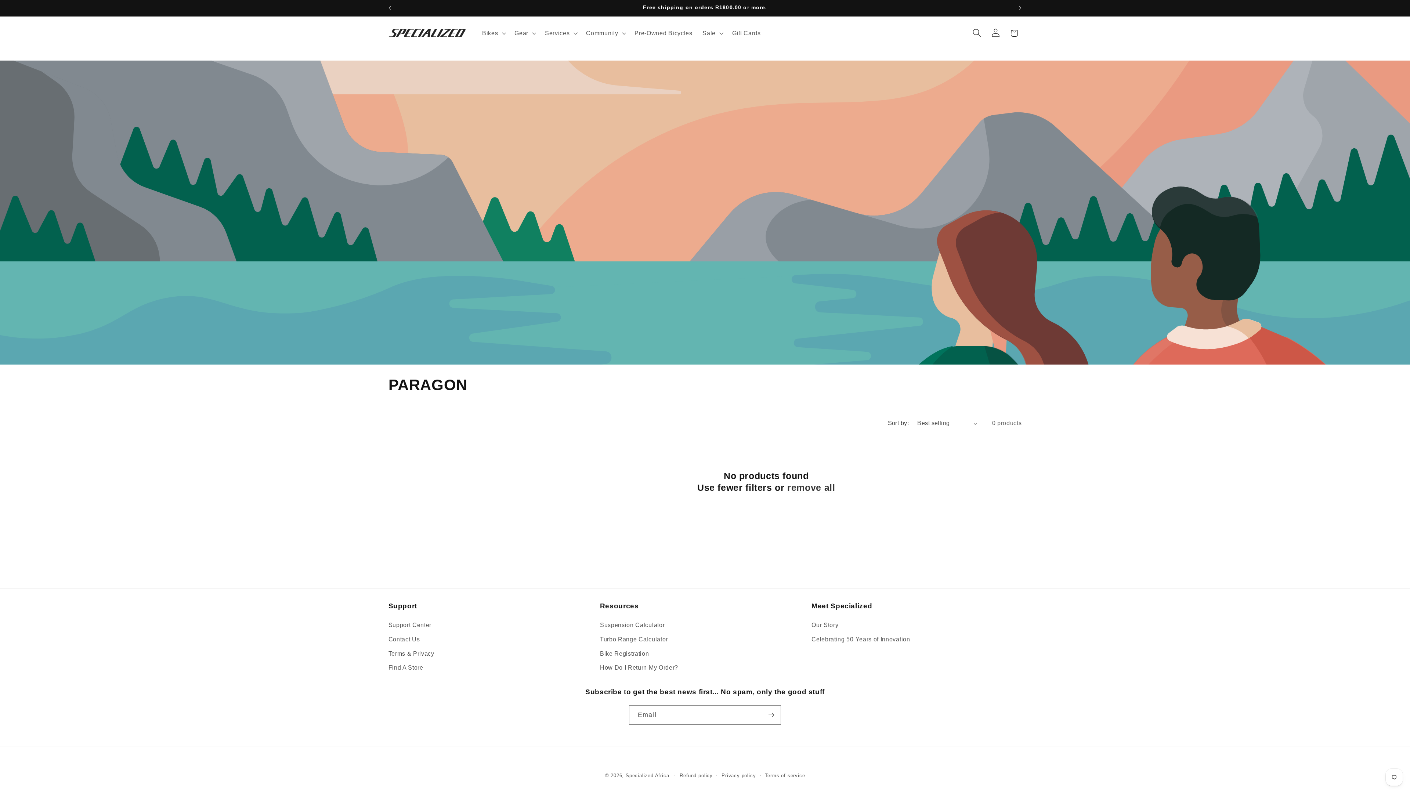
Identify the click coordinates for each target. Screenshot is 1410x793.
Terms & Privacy (411, 653)
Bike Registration (624, 653)
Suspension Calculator (632, 625)
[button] (493, 33)
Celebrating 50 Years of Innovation (860, 639)
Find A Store (405, 667)
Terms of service (785, 775)
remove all (811, 487)
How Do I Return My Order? (639, 667)
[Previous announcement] (390, 8)
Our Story (824, 625)
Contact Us (404, 639)
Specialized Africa (648, 775)
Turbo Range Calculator (634, 639)
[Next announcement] (1020, 8)
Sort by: (898, 423)
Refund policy (696, 775)
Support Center (410, 625)
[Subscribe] (771, 715)
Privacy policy (739, 775)
